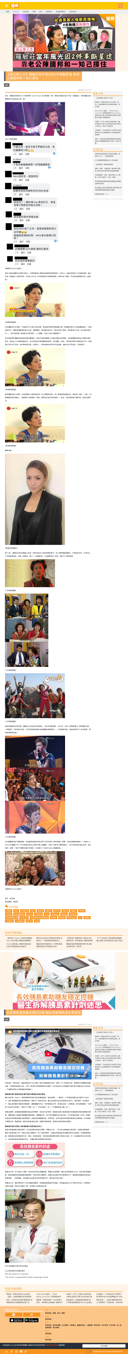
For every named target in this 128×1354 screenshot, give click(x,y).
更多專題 (56, 1327)
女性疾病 (112, 1325)
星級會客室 (72, 918)
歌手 (33, 911)
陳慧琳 (82, 911)
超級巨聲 (73, 914)
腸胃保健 (97, 1325)
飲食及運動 (57, 1325)
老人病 (119, 1325)
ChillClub (24, 918)
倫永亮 (29, 921)
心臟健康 (89, 1325)
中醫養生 (73, 1325)
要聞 (54, 1313)
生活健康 (65, 1325)
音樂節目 (25, 911)
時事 (34, 11)
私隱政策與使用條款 (51, 1345)
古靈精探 (10, 921)
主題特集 (26, 11)
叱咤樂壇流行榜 (12, 918)
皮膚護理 (48, 1327)
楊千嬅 (57, 911)
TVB (47, 914)
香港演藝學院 (19, 914)
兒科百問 (105, 1325)
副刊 (40, 11)
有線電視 (39, 914)
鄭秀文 (49, 911)
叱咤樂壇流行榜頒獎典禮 (39, 918)
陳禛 (37, 921)
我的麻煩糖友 (60, 11)
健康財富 (49, 11)
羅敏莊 (74, 911)
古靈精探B (20, 921)
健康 (7, 11)
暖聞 (63, 1313)
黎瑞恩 (9, 914)
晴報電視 (16, 11)
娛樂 (6, 85)
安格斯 (54, 918)
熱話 (58, 1313)
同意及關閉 (104, 1346)
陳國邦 (65, 911)
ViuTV (30, 914)
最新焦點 (48, 1313)
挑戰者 (62, 918)
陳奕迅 (40, 911)
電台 (16, 911)
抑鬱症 (9, 911)
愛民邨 (64, 914)
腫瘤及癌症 (81, 1325)
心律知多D (72, 11)
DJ (80, 918)
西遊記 (87, 918)
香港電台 (55, 914)
